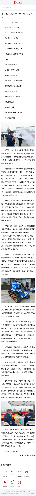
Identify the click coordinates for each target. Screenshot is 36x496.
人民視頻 (5, 486)
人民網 (2, 7)
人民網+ (12, 476)
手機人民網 (19, 476)
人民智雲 (12, 486)
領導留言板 (26, 476)
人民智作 (19, 486)
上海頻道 (8, 7)
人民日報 (5, 476)
